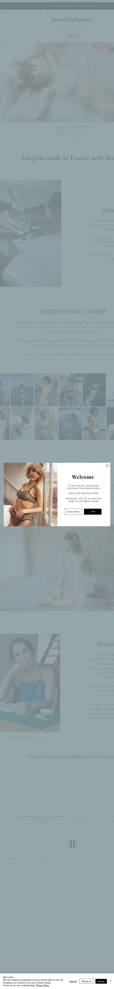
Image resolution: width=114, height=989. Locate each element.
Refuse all (86, 981)
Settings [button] (73, 981)
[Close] (110, 981)
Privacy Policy (42, 985)
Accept (101, 981)
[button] (107, 465)
